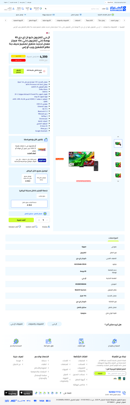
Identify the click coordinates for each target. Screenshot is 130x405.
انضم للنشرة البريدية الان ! (116, 369)
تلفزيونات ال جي (17, 324)
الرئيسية (122, 27)
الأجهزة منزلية (47, 20)
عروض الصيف (115, 20)
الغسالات (81, 364)
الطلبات (44, 364)
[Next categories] (5, 20)
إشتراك (5, 10)
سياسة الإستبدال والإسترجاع (40, 377)
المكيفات (77, 20)
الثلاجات (65, 360)
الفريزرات (65, 369)
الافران (65, 374)
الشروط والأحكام (40, 368)
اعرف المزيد (31, 153)
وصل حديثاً (102, 20)
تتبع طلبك (29, 2)
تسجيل (10, 10)
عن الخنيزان (17, 364)
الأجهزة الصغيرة (18, 20)
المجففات (64, 364)
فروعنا (18, 360)
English (6, 2)
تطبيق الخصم (18, 71)
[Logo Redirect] (118, 8)
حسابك (44, 360)
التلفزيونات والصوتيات (63, 20)
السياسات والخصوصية (39, 371)
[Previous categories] (124, 20)
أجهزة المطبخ (33, 20)
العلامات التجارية (13, 2)
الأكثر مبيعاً (89, 20)
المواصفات (113, 238)
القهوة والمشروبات (64, 379)
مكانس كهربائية (79, 384)
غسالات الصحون (79, 374)
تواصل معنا (22, 2)
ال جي (54, 324)
